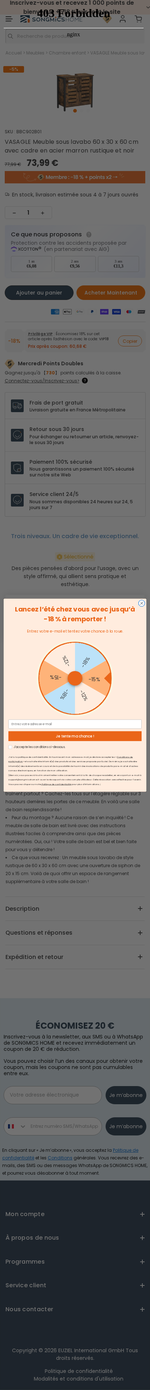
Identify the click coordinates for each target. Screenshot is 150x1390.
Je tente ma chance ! (75, 736)
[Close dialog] (141, 603)
